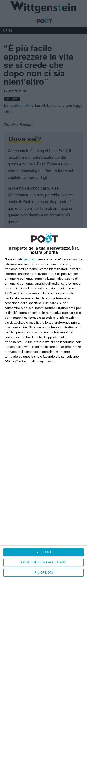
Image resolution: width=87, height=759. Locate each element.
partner (29, 259)
